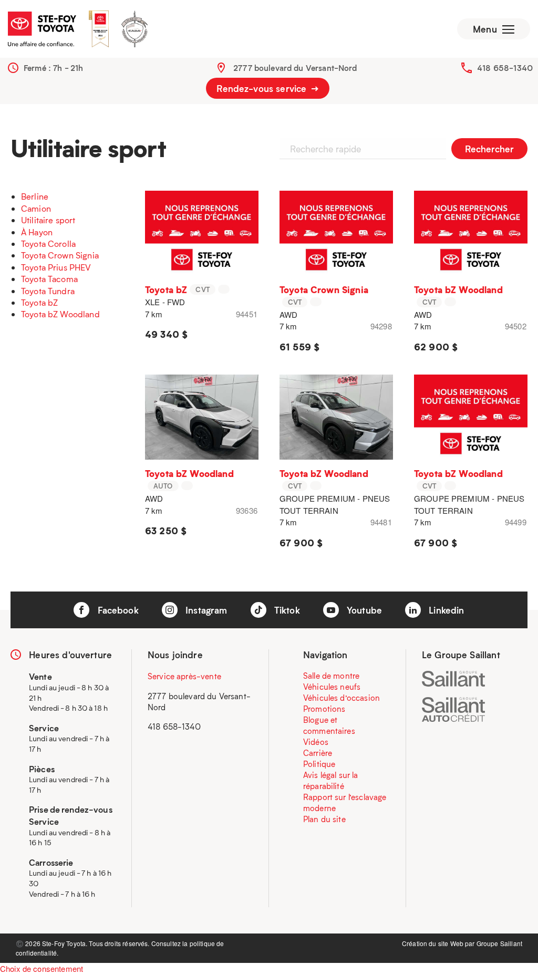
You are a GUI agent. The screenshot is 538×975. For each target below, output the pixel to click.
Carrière (317, 753)
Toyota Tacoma (49, 278)
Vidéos (315, 742)
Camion (36, 208)
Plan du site (324, 819)
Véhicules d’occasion (341, 697)
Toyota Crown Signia (60, 255)
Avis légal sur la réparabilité (330, 780)
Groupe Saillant (499, 943)
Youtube (363, 610)
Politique (319, 764)
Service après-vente (184, 676)
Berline (34, 196)
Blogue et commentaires (329, 725)
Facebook (116, 610)
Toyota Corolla (48, 243)
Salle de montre (331, 675)
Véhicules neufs (331, 686)
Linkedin (445, 610)
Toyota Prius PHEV (56, 267)
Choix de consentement (41, 968)
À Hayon (37, 231)
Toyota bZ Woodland (60, 313)
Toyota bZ (39, 302)
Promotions (324, 708)
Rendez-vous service (262, 88)
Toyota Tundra (48, 290)
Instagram (205, 610)
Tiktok (286, 610)
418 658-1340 (505, 68)
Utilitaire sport (48, 219)
